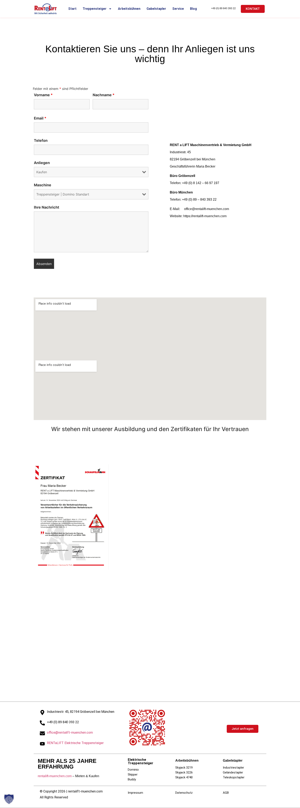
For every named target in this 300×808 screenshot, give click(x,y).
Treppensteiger (95, 9)
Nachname (103, 95)
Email (40, 118)
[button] (9, 799)
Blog (193, 9)
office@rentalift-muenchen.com (70, 732)
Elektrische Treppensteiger (140, 761)
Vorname (43, 95)
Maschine (42, 185)
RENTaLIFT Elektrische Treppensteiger (75, 743)
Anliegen (42, 163)
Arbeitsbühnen (129, 9)
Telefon (41, 141)
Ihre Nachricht (46, 207)
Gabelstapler (156, 9)
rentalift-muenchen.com (55, 776)
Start (72, 9)
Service (178, 9)
